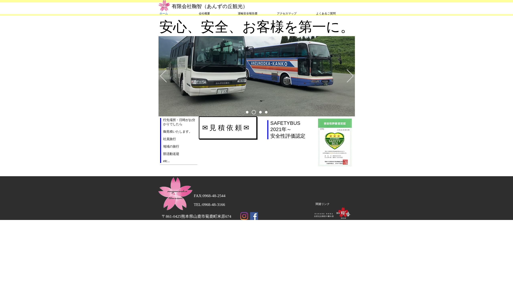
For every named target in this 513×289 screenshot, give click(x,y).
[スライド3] (254, 112)
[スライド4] (266, 112)
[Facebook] (254, 216)
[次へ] (350, 76)
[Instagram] (244, 216)
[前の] (163, 76)
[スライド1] (247, 112)
